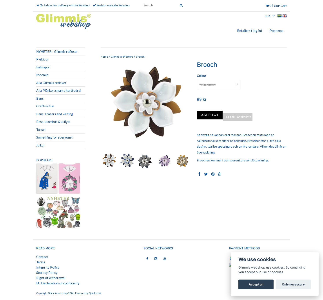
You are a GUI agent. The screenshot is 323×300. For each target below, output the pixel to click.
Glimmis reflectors (122, 56)
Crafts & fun (45, 106)
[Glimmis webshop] (63, 20)
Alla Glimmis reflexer (51, 83)
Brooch (140, 56)
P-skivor (42, 59)
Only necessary (293, 284)
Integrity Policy (47, 267)
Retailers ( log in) (249, 31)
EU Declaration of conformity (58, 283)
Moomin (42, 75)
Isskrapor (43, 67)
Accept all (256, 284)
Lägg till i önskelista (238, 117)
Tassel (40, 130)
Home (104, 56)
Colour (201, 75)
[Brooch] (146, 106)
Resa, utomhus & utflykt (53, 122)
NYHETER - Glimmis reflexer (57, 51)
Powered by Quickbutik (88, 293)
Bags (40, 98)
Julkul (40, 145)
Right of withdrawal (50, 278)
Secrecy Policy (47, 272)
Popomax (276, 31)
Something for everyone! (54, 137)
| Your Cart (278, 5)
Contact (42, 257)
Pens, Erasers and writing (54, 114)
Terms (40, 262)
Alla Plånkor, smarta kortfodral (58, 90)
